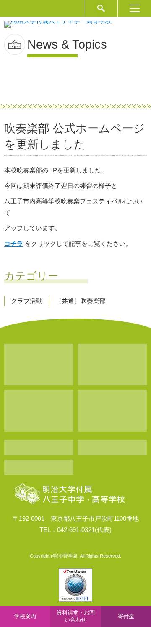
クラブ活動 (26, 300)
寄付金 (126, 616)
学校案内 (25, 616)
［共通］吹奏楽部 (80, 300)
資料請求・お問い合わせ (76, 616)
